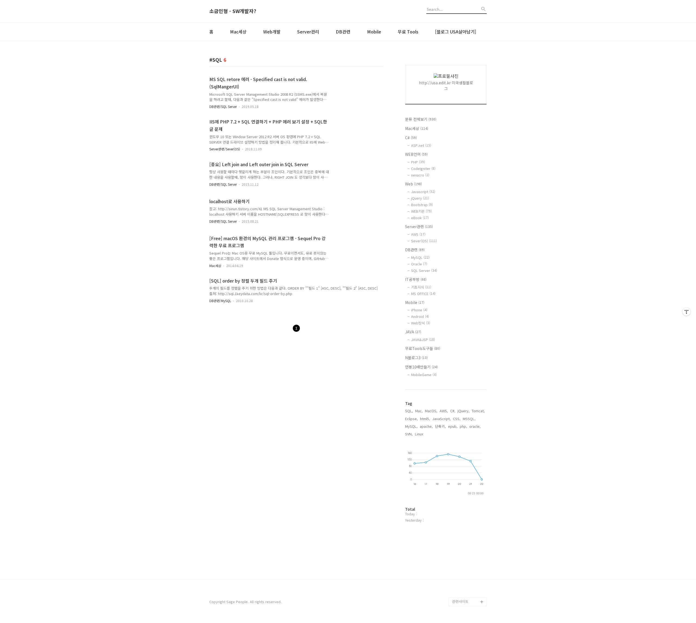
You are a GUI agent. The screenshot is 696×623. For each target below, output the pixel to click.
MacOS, (431, 410)
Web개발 (272, 31)
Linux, (419, 433)
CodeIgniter (423, 168)
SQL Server (424, 270)
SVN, (409, 433)
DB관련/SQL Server (223, 106)
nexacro (420, 175)
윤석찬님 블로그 (464, 593)
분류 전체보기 (420, 119)
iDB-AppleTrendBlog (468, 584)
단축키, (440, 426)
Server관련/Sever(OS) (224, 149)
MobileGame (424, 374)
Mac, (419, 410)
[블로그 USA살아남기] (455, 31)
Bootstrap (422, 204)
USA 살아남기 (462, 523)
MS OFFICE (423, 293)
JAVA (413, 331)
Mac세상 (238, 31)
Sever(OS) (424, 240)
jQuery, (464, 410)
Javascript (423, 191)
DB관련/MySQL (220, 300)
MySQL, (411, 426)
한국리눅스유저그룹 (467, 540)
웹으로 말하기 (462, 575)
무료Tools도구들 (422, 348)
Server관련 (419, 226)
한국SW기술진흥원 (466, 549)
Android (420, 316)
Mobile (374, 31)
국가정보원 (460, 558)
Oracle (419, 263)
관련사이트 (460, 601)
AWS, (444, 410)
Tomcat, (478, 410)
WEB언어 (416, 154)
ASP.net (421, 145)
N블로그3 (416, 357)
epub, (453, 426)
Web (413, 184)
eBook (420, 217)
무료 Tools (408, 31)
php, (463, 426)
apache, (426, 426)
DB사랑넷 (459, 532)
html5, (425, 418)
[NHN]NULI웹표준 (465, 566)
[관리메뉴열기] (686, 312)
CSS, (457, 418)
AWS (418, 234)
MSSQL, (469, 418)
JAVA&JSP (423, 339)
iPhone (419, 309)
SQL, (409, 410)
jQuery (420, 198)
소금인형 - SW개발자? (232, 11)
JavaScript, (441, 418)
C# (411, 137)
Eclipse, (411, 418)
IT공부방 (416, 279)
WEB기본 (421, 211)
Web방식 (420, 323)
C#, (452, 410)
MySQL (420, 257)
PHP (418, 162)
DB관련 (343, 31)
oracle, (475, 426)
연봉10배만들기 (421, 367)
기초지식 (421, 287)
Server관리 (308, 31)
